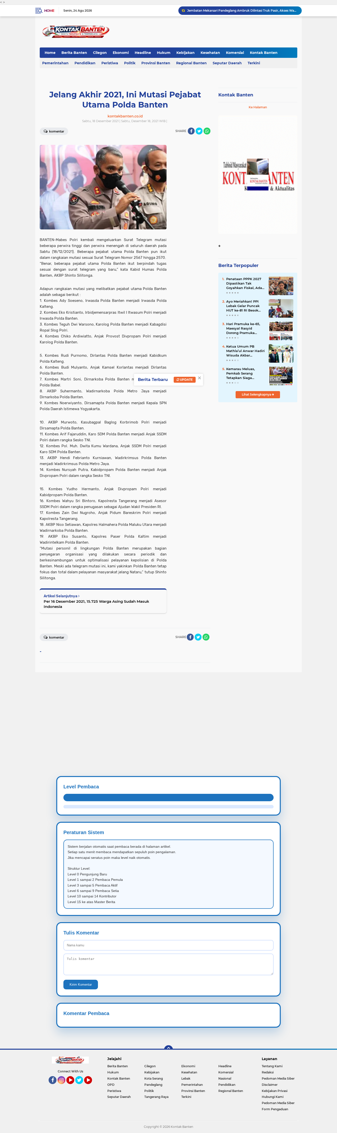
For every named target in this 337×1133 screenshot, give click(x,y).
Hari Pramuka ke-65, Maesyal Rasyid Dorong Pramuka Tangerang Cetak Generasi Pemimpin (243, 328)
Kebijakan (185, 52)
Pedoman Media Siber (278, 1078)
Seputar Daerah (227, 63)
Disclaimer (270, 1085)
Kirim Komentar (81, 984)
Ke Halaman (258, 107)
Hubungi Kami (272, 1097)
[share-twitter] (199, 131)
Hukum (163, 52)
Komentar (56, 131)
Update (186, 379)
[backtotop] (168, 1049)
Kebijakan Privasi (274, 1091)
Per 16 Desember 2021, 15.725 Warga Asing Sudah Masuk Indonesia (96, 604)
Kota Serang (153, 1078)
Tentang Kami (272, 1066)
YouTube (73, 1086)
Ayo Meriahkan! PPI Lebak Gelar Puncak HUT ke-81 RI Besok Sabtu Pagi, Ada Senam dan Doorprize (244, 306)
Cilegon (100, 52)
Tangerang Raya (156, 1097)
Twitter (81, 1086)
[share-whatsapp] (207, 131)
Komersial (235, 52)
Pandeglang (153, 1085)
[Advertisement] (148, 706)
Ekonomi (121, 52)
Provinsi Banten (155, 63)
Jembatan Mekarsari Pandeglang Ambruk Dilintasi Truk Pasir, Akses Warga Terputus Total (242, 10)
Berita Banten (74, 52)
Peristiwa (109, 63)
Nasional (224, 1078)
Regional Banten (191, 63)
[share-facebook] (191, 131)
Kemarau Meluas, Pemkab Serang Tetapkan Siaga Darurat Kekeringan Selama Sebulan (242, 373)
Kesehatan (210, 52)
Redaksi (268, 1072)
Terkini (254, 63)
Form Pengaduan (275, 1109)
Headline (143, 52)
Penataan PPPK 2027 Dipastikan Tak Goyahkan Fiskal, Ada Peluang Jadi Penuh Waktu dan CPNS (244, 283)
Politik (129, 63)
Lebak (185, 1078)
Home (49, 10)
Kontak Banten (264, 52)
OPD (110, 1085)
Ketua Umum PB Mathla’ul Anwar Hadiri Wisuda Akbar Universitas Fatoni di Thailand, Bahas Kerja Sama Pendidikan (245, 351)
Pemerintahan (55, 63)
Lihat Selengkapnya (257, 394)
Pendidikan (85, 63)
